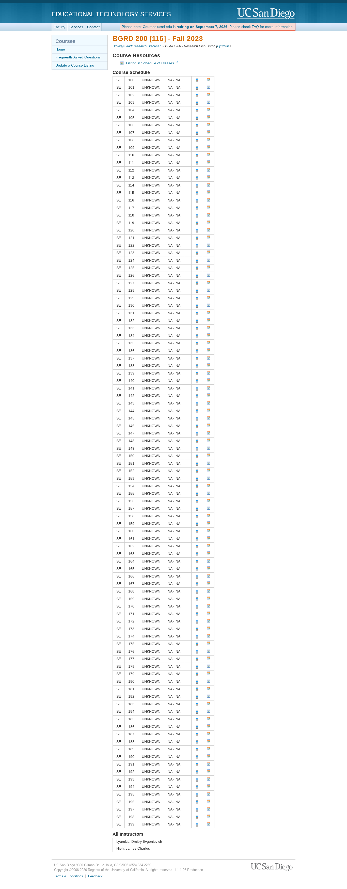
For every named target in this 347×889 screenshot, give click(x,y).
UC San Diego (266, 14)
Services (76, 27)
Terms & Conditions (68, 876)
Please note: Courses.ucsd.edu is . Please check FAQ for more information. (208, 27)
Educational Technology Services (111, 14)
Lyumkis (223, 46)
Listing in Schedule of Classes (150, 63)
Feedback (95, 876)
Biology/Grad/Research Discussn (137, 46)
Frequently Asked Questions (78, 57)
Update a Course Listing (74, 65)
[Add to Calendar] (209, 80)
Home (60, 49)
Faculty (59, 27)
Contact (93, 27)
